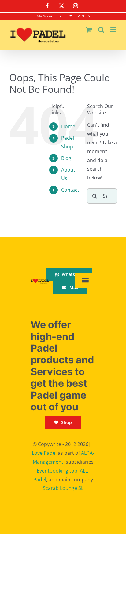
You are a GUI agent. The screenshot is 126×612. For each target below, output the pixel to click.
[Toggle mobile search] (101, 30)
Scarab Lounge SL (63, 488)
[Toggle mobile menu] (113, 30)
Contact (70, 189)
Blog (66, 158)
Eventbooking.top (57, 470)
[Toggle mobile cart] (89, 30)
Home (68, 126)
